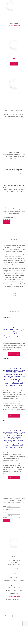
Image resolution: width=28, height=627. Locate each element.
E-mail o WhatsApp (8, 217)
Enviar (6, 222)
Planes (14, 64)
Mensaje (5, 517)
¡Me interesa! (14, 354)
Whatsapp (5, 509)
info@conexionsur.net (14, 25)
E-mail (4, 512)
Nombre (5, 506)
